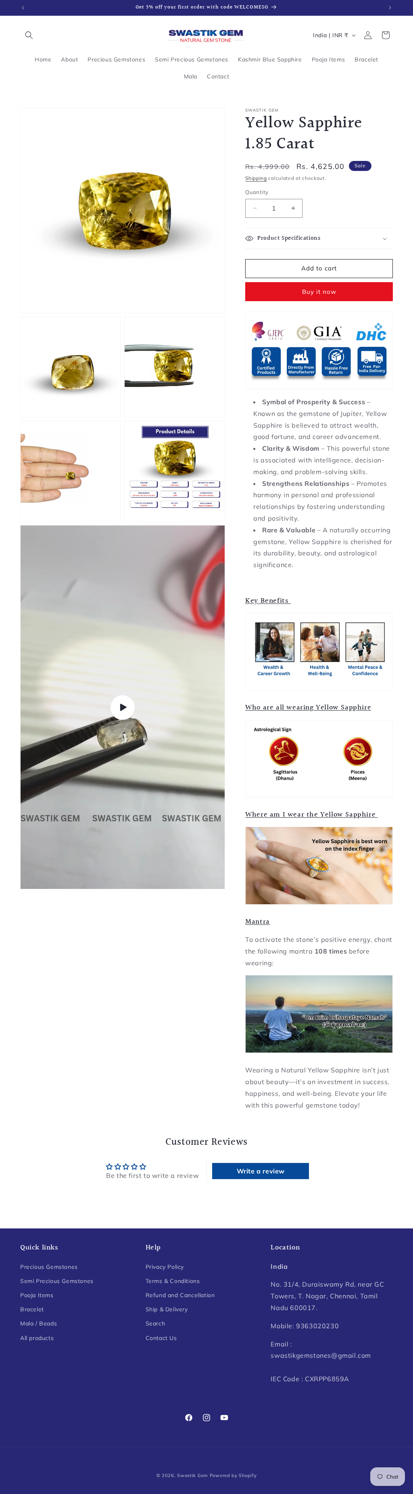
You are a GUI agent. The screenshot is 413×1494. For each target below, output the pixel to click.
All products (37, 1338)
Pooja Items (37, 1295)
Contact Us (161, 1338)
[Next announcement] (390, 7)
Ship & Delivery (167, 1309)
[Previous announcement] (23, 7)
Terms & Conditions (173, 1281)
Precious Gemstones (49, 1266)
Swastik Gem (192, 1475)
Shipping (256, 178)
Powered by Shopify (233, 1475)
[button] (29, 35)
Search (155, 1323)
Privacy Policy (165, 1266)
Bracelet (32, 1309)
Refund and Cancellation (180, 1295)
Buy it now (319, 291)
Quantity (256, 192)
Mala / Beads (38, 1323)
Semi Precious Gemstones (57, 1281)
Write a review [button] (261, 1171)
